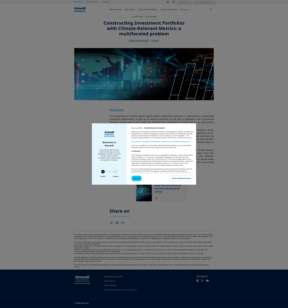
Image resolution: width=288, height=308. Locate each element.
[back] (281, 165)
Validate (136, 178)
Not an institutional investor (181, 178)
